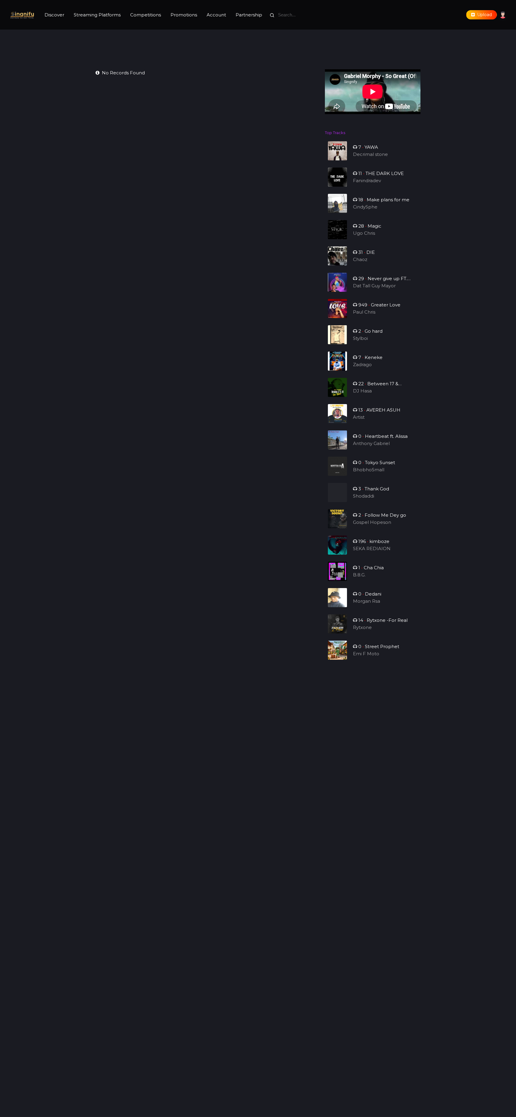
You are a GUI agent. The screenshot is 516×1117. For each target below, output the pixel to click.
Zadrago (362, 364)
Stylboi (360, 338)
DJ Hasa (362, 391)
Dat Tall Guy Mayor (374, 286)
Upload (483, 14)
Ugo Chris (364, 233)
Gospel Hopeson (372, 522)
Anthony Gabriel (371, 443)
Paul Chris (364, 312)
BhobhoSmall (368, 469)
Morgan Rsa (366, 601)
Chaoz (360, 259)
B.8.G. (359, 575)
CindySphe (365, 207)
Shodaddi (363, 496)
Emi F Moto (366, 653)
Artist (359, 417)
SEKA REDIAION (372, 548)
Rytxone (362, 627)
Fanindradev (367, 180)
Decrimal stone (370, 154)
